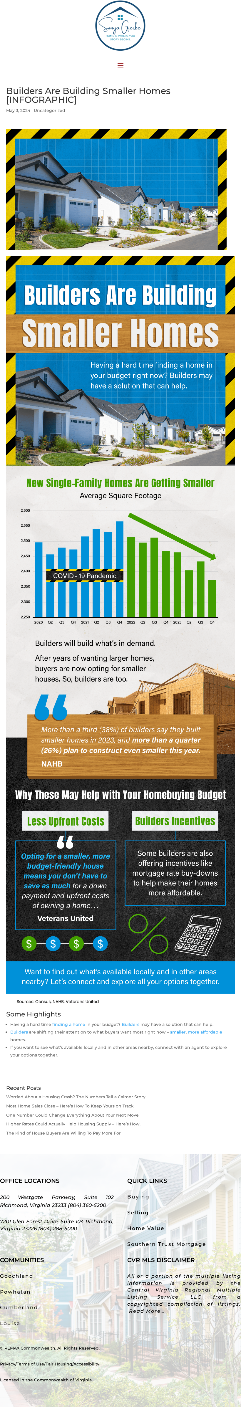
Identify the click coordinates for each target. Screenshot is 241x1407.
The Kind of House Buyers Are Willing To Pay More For (63, 1133)
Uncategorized (49, 110)
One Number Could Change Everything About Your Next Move (72, 1115)
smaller (178, 1032)
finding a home (68, 1024)
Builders (130, 1024)
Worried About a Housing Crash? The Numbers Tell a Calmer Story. (76, 1097)
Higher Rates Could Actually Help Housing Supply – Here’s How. (73, 1124)
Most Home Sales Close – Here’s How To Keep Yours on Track (70, 1106)
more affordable (205, 1032)
